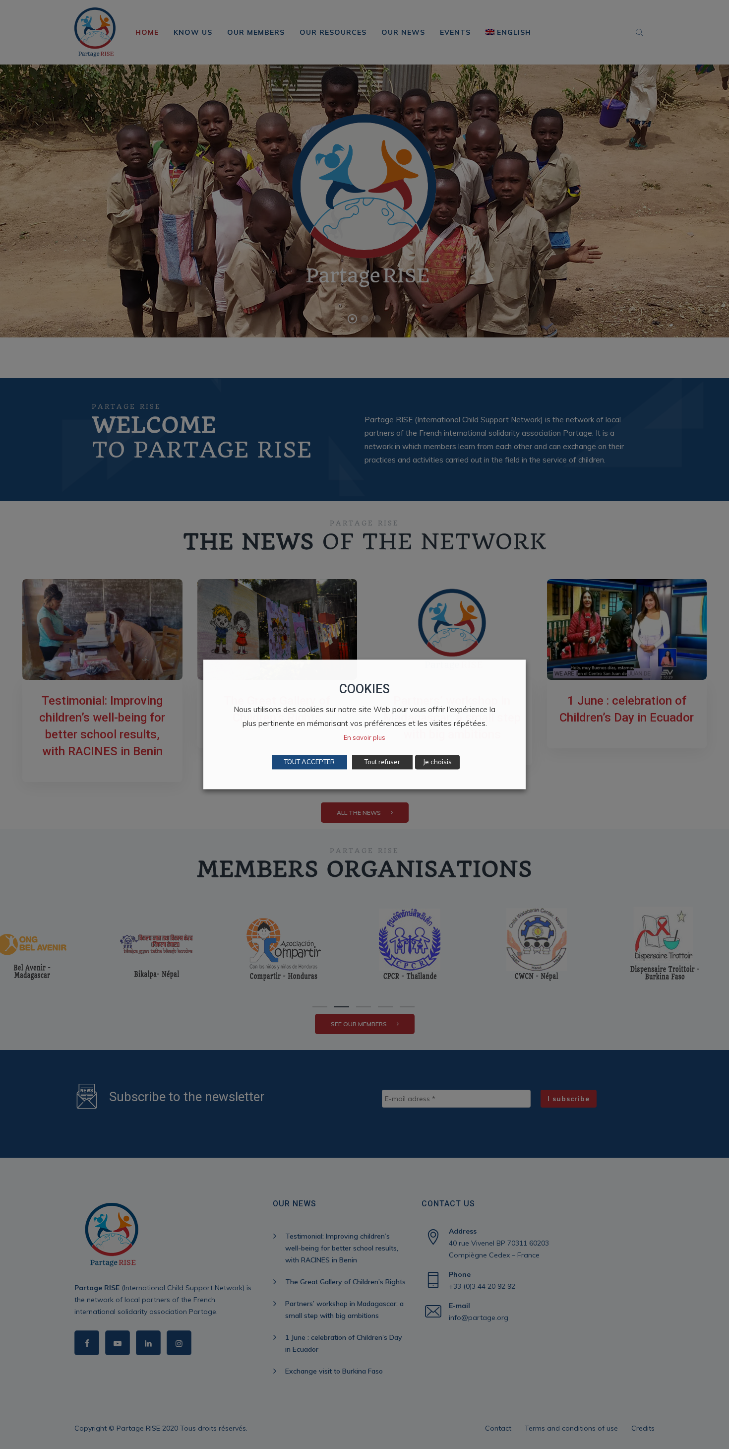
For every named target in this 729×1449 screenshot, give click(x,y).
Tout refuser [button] (382, 762)
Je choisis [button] (437, 762)
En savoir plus (364, 738)
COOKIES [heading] (364, 689)
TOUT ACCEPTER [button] (309, 762)
